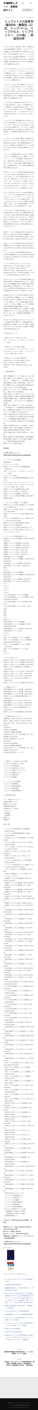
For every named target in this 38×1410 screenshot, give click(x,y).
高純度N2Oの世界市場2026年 (13, 1284)
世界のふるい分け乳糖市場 (12, 1328)
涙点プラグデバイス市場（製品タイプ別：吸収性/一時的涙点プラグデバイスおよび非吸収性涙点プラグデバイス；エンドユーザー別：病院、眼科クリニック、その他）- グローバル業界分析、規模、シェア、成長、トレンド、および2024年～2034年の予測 (19, 1298)
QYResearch (22, 17)
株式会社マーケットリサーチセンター (19, 1403)
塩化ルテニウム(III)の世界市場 (13, 1332)
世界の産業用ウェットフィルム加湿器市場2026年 (19, 1314)
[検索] (23, 3)
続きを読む (6, 448)
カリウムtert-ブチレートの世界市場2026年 (17, 1311)
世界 (33, 17)
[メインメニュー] (30, 3)
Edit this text (27, 10)
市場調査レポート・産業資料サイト (10, 6)
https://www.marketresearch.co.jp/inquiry (17, 455)
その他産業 (28, 17)
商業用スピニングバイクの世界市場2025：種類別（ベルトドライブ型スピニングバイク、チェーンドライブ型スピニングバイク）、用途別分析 (19, 1337)
